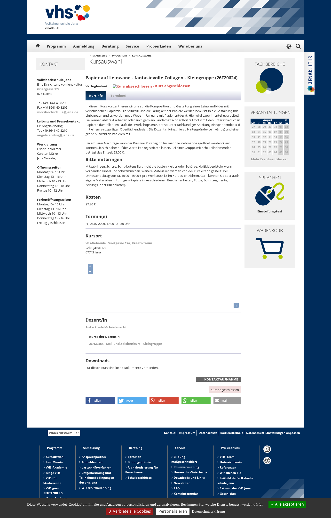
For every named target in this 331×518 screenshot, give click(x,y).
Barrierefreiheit (231, 433)
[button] (100, 400)
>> (286, 120)
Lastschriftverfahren (96, 467)
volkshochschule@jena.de (57, 112)
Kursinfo (96, 95)
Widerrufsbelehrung (96, 488)
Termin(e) (118, 95)
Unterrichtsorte (231, 462)
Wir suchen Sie (230, 473)
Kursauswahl (141, 55)
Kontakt (169, 433)
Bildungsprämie (139, 462)
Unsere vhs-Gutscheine (190, 472)
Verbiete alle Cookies (131, 511)
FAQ (177, 488)
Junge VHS (53, 473)
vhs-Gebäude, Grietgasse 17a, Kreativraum (119, 243)
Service (132, 46)
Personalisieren (172, 511)
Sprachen (134, 457)
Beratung (110, 46)
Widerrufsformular (64, 433)
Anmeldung (83, 46)
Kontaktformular (186, 494)
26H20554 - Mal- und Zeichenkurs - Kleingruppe (125, 343)
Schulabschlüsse (140, 478)
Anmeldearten (92, 462)
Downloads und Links (189, 478)
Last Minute (54, 462)
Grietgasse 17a (48, 89)
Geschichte (228, 494)
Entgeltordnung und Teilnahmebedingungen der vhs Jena (96, 478)
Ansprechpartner (94, 457)
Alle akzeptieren (289, 504)
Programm (56, 46)
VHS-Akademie (56, 467)
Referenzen (228, 467)
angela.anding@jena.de (55, 135)
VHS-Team (227, 457)
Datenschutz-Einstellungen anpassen (273, 433)
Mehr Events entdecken (270, 159)
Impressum (187, 433)
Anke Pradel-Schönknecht (106, 327)
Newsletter (182, 483)
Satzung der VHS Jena (235, 488)
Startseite (100, 55)
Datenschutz (208, 433)
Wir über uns (190, 46)
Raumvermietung (186, 467)
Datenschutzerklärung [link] (208, 511)
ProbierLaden (158, 46)
